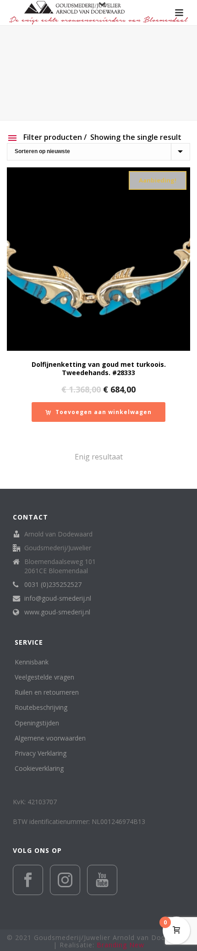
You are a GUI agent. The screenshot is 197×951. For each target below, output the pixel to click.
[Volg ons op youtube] (102, 880)
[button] (98, 412)
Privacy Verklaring (40, 753)
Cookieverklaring (39, 768)
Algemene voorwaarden (50, 738)
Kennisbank (32, 662)
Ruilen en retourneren (47, 692)
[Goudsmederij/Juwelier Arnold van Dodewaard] (98, 12)
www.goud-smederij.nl (57, 612)
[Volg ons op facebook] (28, 880)
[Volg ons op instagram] (65, 880)
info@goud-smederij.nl (57, 598)
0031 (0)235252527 (53, 585)
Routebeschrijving (41, 707)
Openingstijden (37, 723)
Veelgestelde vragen (44, 677)
